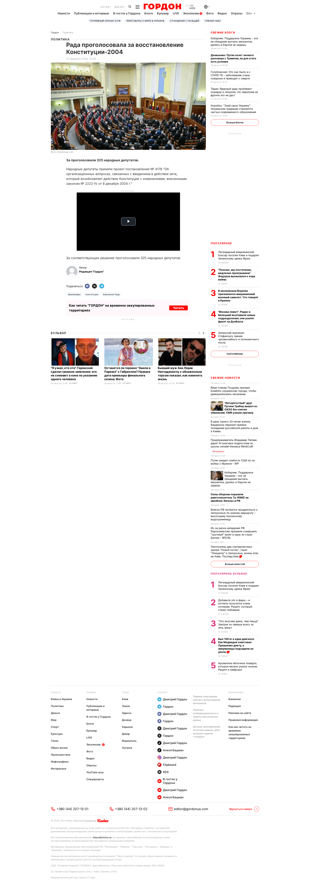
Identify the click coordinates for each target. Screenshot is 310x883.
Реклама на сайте (239, 713)
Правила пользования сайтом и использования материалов (206, 700)
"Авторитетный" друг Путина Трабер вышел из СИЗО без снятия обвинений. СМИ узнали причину (234, 407)
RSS (166, 772)
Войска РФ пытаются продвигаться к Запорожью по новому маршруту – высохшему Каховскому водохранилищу (234, 514)
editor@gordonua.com (191, 809)
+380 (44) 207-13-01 (72, 809)
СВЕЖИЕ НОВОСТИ (225, 377)
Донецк (126, 720)
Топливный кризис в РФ (105, 20)
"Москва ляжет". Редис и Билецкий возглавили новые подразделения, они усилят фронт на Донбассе (236, 316)
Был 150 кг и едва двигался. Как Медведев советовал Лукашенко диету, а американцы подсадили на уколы (236, 645)
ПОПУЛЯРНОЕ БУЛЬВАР (229, 573)
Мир (54, 720)
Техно (54, 740)
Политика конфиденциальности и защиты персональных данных (205, 714)
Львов (126, 706)
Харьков (127, 726)
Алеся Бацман (173, 750)
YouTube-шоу (95, 772)
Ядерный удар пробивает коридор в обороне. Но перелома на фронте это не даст (234, 92)
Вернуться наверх (240, 809)
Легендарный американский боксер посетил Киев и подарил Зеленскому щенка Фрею (238, 255)
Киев (125, 699)
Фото (210, 13)
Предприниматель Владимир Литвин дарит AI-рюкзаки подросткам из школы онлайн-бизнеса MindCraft (234, 443)
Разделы (91, 692)
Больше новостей (235, 564)
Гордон (55, 32)
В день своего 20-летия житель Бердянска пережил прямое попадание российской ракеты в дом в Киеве (234, 426)
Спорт (55, 726)
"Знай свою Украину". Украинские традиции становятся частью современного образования (234, 109)
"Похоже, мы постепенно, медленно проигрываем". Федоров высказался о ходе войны (236, 274)
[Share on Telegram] (101, 286)
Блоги (148, 13)
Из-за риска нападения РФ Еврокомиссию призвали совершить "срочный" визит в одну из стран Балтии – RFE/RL (234, 532)
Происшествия (60, 754)
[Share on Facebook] (87, 286)
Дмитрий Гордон (175, 699)
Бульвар (163, 13)
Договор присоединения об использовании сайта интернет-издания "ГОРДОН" (206, 731)
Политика (68, 32)
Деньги (55, 713)
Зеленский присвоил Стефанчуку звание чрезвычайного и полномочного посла (238, 337)
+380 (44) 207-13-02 (131, 809)
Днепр (126, 733)
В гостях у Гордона (126, 13)
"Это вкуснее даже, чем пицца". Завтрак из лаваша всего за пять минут (238, 624)
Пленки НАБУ (213, 20)
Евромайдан (74, 294)
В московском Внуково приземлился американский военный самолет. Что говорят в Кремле (238, 295)
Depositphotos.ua (102, 837)
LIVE (176, 13)
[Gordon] (162, 6)
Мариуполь (129, 740)
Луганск (127, 747)
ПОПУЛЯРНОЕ (221, 243)
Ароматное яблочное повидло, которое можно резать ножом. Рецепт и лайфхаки (238, 666)
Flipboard (169, 764)
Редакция (234, 706)
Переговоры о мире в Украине (145, 20)
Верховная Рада (111, 294)
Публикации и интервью (91, 13)
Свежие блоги (223, 32)
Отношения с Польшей (184, 20)
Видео (222, 13)
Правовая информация (243, 720)
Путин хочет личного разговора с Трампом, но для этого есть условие (233, 58)
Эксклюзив (191, 13)
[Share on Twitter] (94, 286)
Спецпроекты (95, 779)
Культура (57, 733)
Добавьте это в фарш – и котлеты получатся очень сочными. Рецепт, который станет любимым (235, 605)
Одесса (126, 713)
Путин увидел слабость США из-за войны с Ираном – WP (233, 462)
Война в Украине (61, 699)
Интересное (58, 768)
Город (125, 692)
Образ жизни (59, 747)
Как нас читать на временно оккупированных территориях (239, 732)
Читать (178, 308)
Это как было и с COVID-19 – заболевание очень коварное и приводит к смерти (231, 75)
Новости (64, 13)
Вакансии (234, 699)
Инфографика (59, 761)
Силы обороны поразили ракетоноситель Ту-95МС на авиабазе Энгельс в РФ (229, 497)
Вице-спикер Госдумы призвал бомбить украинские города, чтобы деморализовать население (233, 391)
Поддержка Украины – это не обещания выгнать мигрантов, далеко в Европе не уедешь (234, 41)
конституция (91, 294)
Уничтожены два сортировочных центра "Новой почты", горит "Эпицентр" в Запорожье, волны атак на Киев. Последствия (234, 551)
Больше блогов (234, 122)
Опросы (236, 13)
